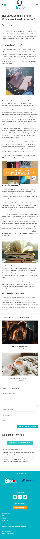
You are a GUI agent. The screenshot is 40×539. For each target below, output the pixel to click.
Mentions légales (7, 531)
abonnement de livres (20, 158)
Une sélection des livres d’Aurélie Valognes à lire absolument (18, 457)
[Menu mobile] (37, 4)
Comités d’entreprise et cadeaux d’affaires (14, 526)
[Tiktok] (25, 497)
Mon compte (6, 513)
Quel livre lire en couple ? (20, 346)
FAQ (3, 516)
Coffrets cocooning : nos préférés (20, 378)
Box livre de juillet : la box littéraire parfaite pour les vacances (18, 452)
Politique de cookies (8, 533)
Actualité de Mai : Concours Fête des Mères (13, 459)
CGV (3, 529)
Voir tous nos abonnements (20, 443)
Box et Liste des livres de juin (9, 455)
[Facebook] (15, 497)
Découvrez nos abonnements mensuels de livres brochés (20, 172)
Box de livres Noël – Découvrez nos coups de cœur (15, 461)
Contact (4, 518)
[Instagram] (20, 497)
